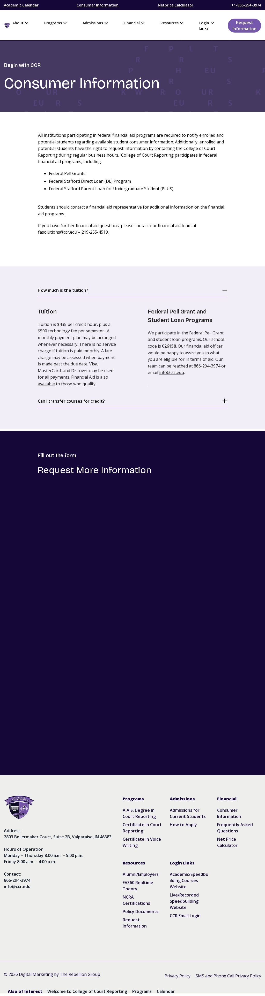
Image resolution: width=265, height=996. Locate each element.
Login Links (204, 25)
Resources (169, 22)
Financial (132, 22)
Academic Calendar (21, 5)
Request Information (244, 26)
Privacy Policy (177, 976)
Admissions (93, 22)
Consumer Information (98, 5)
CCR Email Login (185, 915)
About (18, 22)
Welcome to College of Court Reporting (87, 991)
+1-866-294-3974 (246, 5)
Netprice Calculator (175, 5)
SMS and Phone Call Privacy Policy (228, 976)
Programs (53, 22)
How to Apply (183, 825)
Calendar (166, 991)
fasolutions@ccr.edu (57, 232)
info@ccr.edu (171, 372)
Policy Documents (140, 911)
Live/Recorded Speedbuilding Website (184, 901)
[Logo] (58, 807)
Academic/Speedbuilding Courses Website (189, 880)
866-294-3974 (207, 366)
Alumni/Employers (141, 874)
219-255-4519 (95, 232)
